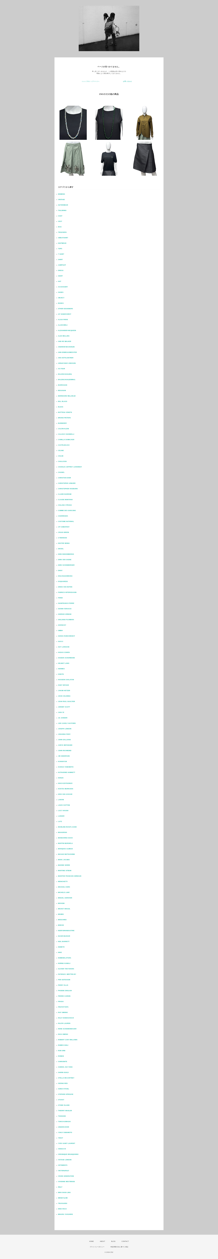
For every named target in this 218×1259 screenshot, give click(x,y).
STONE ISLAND (64, 1105)
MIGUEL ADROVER (65, 898)
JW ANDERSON (64, 756)
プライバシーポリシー (97, 1247)
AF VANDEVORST (64, 314)
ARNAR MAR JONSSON (67, 363)
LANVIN (61, 799)
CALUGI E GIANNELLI (66, 434)
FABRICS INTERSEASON (67, 592)
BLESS (60, 407)
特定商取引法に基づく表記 (119, 1247)
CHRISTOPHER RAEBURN (68, 489)
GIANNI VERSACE (65, 609)
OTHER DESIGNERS (65, 308)
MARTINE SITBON (64, 870)
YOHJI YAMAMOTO (65, 1132)
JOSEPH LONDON (64, 729)
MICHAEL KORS (64, 887)
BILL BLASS (62, 401)
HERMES (61, 669)
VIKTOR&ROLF (63, 1170)
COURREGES (63, 516)
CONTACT (125, 1241)
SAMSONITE (62, 1061)
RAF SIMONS (63, 1012)
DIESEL (61, 549)
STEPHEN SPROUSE (65, 1094)
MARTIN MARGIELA (65, 843)
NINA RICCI (62, 1209)
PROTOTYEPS (63, 1007)
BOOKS (61, 303)
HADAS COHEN (64, 652)
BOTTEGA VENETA (65, 412)
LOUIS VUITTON (64, 805)
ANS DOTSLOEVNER (65, 358)
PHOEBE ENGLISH (65, 990)
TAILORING (62, 210)
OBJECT (61, 298)
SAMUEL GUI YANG (65, 1067)
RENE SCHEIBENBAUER (67, 1029)
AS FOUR (61, 369)
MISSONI (61, 903)
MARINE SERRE (64, 865)
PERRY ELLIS (63, 985)
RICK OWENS (63, 1034)
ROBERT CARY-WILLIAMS (67, 1040)
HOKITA (61, 674)
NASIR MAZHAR (64, 936)
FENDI (60, 598)
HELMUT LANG (63, 663)
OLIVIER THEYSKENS (66, 969)
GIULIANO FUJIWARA (66, 619)
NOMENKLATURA (64, 958)
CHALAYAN (62, 461)
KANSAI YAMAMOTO (65, 767)
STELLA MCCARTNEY (66, 1078)
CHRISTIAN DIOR (64, 478)
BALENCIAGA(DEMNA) (66, 379)
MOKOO (61, 925)
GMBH (60, 630)
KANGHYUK (62, 761)
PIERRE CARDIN (64, 996)
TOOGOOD (62, 1116)
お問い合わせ (127, 81)
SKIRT (60, 276)
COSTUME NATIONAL (66, 521)
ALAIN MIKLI (63, 325)
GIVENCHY (62, 625)
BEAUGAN (62, 390)
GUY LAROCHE (63, 647)
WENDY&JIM (63, 1198)
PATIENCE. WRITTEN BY (67, 974)
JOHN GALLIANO (64, 739)
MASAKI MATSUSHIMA (66, 854)
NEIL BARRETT (63, 941)
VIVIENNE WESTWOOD (66, 1181)
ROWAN (61, 1056)
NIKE (60, 952)
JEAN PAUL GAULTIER (66, 701)
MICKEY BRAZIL (64, 909)
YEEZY (60, 1138)
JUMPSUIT (62, 265)
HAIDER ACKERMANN (66, 658)
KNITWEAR (62, 243)
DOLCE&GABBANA (65, 576)
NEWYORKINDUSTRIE (66, 930)
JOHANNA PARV (64, 734)
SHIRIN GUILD (63, 1072)
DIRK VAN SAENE (64, 559)
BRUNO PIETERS (64, 418)
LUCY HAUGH (63, 810)
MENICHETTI (63, 881)
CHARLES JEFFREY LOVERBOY (70, 467)
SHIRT (60, 259)
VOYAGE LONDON (65, 1160)
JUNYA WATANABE (65, 745)
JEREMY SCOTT (64, 707)
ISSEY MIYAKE (63, 685)
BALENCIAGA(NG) (65, 374)
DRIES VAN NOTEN (65, 587)
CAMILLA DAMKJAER (66, 439)
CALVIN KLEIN (63, 429)
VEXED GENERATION (66, 1176)
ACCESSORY (63, 287)
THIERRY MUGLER (65, 1110)
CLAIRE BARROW (64, 494)
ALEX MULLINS (63, 336)
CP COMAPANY (64, 527)
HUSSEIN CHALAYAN (66, 679)
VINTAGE (61, 199)
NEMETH (61, 947)
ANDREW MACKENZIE (66, 347)
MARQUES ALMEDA (65, 849)
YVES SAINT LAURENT (66, 1143)
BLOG (113, 1241)
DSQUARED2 (63, 581)
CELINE (61, 450)
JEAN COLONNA (64, 696)
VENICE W (62, 1149)
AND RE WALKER (64, 341)
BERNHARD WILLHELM (67, 396)
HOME (91, 1241)
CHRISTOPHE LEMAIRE (67, 483)
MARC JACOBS (64, 860)
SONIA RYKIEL (63, 1089)
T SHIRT (61, 254)
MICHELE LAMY (64, 892)
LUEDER (61, 816)
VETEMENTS (62, 1165)
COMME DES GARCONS (67, 510)
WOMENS (61, 194)
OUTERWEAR (63, 205)
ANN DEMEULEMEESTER (67, 352)
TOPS (60, 248)
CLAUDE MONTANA (65, 499)
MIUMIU (61, 914)
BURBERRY (62, 423)
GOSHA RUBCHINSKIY (66, 636)
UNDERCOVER (63, 1127)
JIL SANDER (62, 718)
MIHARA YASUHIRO (65, 1214)
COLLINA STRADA (65, 505)
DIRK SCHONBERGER (66, 565)
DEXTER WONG (64, 543)
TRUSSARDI (62, 1203)
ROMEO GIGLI (63, 1045)
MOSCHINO (62, 920)
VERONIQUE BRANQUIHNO (68, 1154)
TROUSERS (62, 232)
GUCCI (60, 641)
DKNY (60, 570)
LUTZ (60, 821)
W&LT (60, 1187)
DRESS (60, 270)
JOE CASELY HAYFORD (67, 723)
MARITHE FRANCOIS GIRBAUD (69, 876)
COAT (60, 216)
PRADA (61, 1001)
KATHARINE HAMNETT (66, 772)
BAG (60, 227)
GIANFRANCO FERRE (66, 603)
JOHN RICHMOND (64, 750)
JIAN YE (61, 712)
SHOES (60, 292)
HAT (59, 281)
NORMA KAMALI (64, 963)
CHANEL (61, 472)
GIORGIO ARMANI (64, 614)
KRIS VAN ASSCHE (65, 794)
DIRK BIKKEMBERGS (66, 554)
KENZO (60, 778)
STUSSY (61, 1100)
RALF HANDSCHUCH (66, 1018)
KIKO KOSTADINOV (65, 783)
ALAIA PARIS (63, 319)
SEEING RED (63, 1083)
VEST (60, 221)
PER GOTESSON (64, 980)
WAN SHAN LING (64, 1192)
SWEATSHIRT (63, 238)
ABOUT (102, 1241)
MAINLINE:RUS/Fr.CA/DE (67, 827)
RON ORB (61, 1050)
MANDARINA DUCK (65, 838)
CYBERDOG (62, 538)
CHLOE (60, 456)
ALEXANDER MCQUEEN (67, 330)
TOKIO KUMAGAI (64, 1121)
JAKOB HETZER (64, 690)
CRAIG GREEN (63, 532)
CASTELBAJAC (64, 445)
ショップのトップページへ (90, 81)
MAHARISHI (62, 832)
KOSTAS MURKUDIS (65, 789)
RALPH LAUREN (64, 1023)
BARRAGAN (62, 385)
